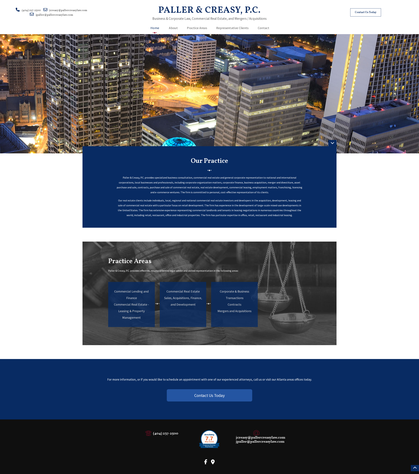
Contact (263, 28)
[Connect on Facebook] (205, 463)
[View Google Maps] (212, 463)
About (173, 28)
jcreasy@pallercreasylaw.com (68, 10)
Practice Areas (197, 28)
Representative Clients (232, 28)
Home (154, 28)
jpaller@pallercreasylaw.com (54, 15)
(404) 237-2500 (31, 10)
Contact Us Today (365, 12)
